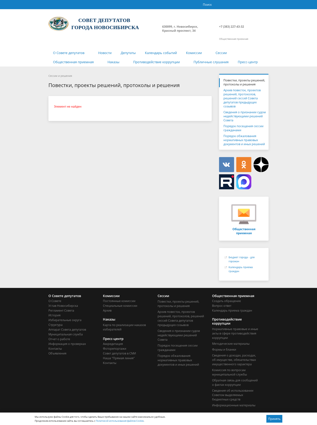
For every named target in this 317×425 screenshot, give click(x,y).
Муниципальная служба (65, 334)
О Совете (54, 301)
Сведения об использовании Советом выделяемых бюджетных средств (232, 395)
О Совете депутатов (68, 53)
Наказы (113, 62)
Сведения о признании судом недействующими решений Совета (244, 116)
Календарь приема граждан (232, 310)
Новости (105, 53)
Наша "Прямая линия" (119, 358)
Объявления (57, 353)
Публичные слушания (211, 62)
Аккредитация (113, 344)
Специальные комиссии (120, 306)
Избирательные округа (64, 320)
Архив (107, 310)
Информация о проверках (67, 344)
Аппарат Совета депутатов (67, 330)
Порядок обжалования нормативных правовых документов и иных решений (244, 140)
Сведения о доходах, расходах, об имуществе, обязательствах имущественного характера (234, 359)
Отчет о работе (59, 339)
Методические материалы (230, 344)
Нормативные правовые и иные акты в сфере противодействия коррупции (235, 333)
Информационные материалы (233, 405)
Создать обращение (226, 301)
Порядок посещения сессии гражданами (243, 128)
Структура (55, 325)
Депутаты (128, 53)
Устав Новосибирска (63, 306)
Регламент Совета (61, 310)
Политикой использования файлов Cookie (120, 420)
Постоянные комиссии (119, 301)
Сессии (221, 53)
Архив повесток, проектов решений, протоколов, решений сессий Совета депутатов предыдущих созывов (242, 98)
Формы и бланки (224, 349)
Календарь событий (161, 53)
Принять (274, 419)
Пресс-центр (248, 62)
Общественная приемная (73, 62)
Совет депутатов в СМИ (119, 353)
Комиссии (194, 53)
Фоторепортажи (114, 349)
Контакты (55, 349)
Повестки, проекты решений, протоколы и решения (244, 82)
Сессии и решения (60, 76)
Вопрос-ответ (221, 306)
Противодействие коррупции (156, 62)
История (54, 315)
